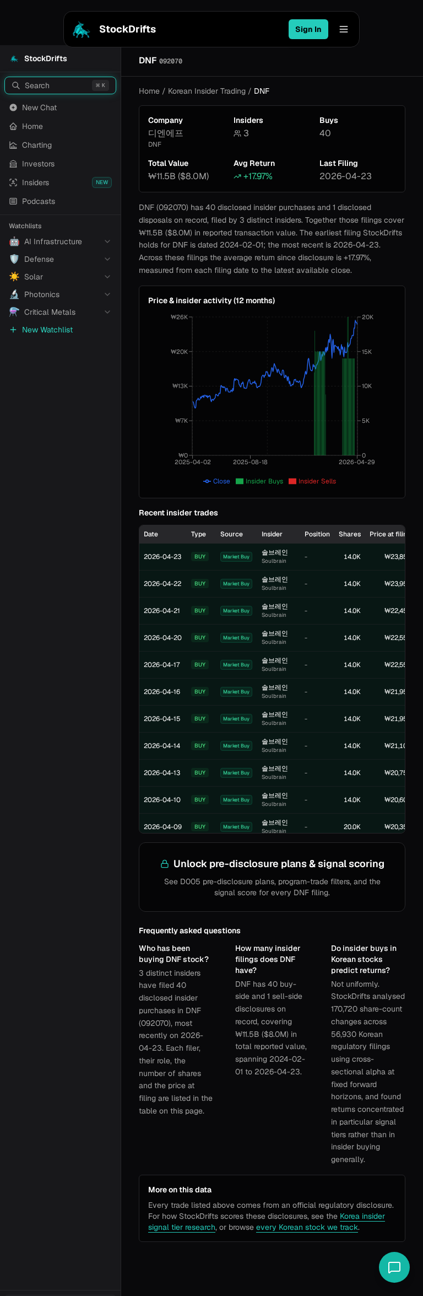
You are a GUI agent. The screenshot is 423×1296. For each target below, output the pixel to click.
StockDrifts (127, 29)
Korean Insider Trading (207, 91)
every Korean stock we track (307, 1227)
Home (149, 91)
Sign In (308, 29)
